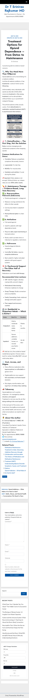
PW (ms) (5, 649)
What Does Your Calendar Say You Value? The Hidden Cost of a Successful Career (14, 606)
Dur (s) (5, 660)
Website (7, 558)
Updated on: (14, 37)
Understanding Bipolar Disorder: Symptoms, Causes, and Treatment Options (15, 466)
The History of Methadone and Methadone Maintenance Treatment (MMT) (14, 459)
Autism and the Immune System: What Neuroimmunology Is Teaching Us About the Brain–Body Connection (14, 620)
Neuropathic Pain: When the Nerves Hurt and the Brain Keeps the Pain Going (13, 628)
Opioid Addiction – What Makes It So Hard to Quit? (15, 472)
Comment (8, 522)
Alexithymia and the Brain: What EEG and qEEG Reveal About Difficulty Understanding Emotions (13, 635)
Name (7, 545)
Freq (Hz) (5, 655)
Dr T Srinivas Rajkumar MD (14, 8)
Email (7, 551)
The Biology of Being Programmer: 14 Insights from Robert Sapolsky (12, 613)
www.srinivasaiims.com (9, 439)
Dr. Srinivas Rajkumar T (17, 441)
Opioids (5, 476)
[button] (26, 2)
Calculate (14, 667)
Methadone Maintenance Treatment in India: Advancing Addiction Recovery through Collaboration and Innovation (14, 451)
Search (4, 591)
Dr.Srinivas (14, 61)
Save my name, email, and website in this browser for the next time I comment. (13, 569)
